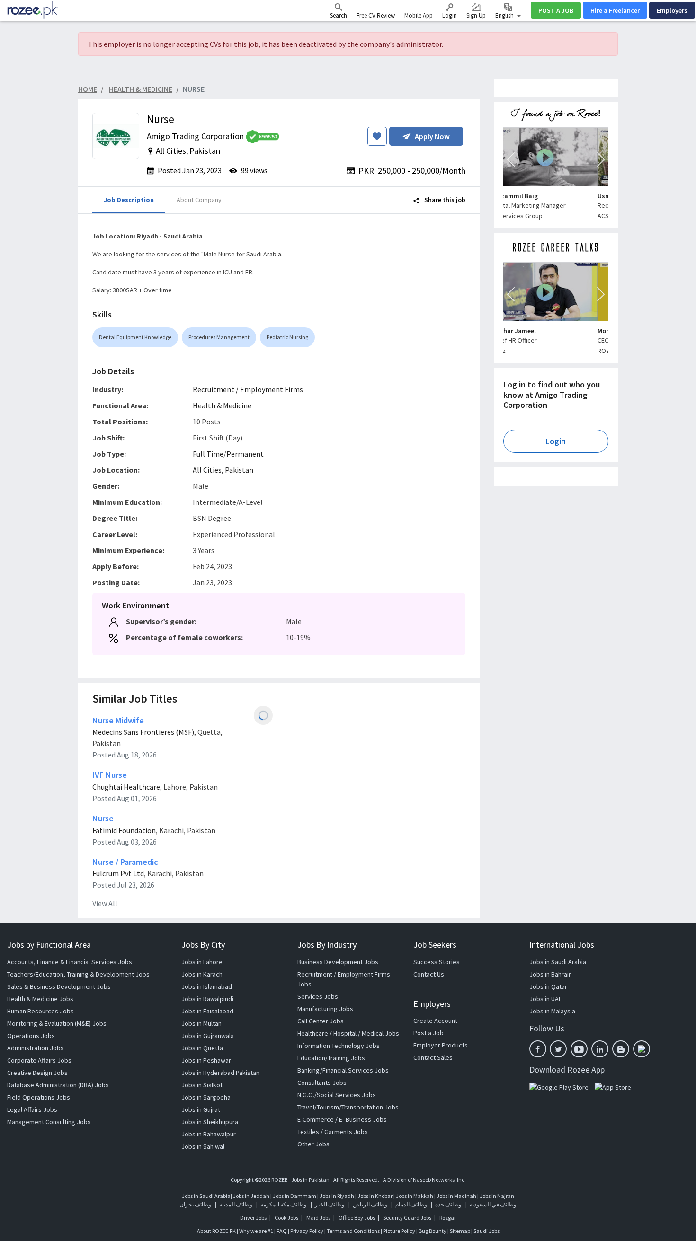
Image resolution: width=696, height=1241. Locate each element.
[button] (511, 159)
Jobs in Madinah (456, 1195)
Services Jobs (317, 996)
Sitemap (460, 1230)
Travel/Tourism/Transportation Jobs (348, 1107)
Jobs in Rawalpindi (207, 999)
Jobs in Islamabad (206, 986)
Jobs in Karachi (202, 974)
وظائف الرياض (370, 1204)
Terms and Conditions (353, 1230)
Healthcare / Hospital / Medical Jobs (348, 1033)
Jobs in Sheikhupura (209, 1122)
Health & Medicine (222, 405)
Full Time (208, 453)
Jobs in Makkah (414, 1195)
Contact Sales (433, 1057)
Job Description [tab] (129, 199)
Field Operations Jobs (38, 1097)
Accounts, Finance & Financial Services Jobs (69, 962)
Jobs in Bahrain (550, 974)
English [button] (505, 15)
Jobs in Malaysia (552, 1011)
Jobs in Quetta (202, 1048)
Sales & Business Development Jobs (59, 986)
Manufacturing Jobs (325, 1008)
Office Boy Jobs (357, 1217)
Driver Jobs (253, 1217)
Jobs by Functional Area (49, 944)
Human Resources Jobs (40, 1011)
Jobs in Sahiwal (202, 1146)
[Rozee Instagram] (641, 1048)
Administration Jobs (35, 1048)
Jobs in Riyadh (337, 1195)
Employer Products (440, 1045)
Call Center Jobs (320, 1021)
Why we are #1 (256, 1230)
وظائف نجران (195, 1204)
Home (87, 89)
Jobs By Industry (327, 944)
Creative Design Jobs (37, 1072)
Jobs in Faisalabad (207, 1011)
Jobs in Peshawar (206, 1060)
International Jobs (561, 944)
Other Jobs (313, 1144)
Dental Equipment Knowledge (135, 337)
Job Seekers (434, 944)
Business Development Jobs (337, 962)
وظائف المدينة (235, 1204)
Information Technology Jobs (338, 1045)
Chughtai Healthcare (126, 787)
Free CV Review (376, 15)
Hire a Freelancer (615, 10)
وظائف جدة (448, 1204)
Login (449, 15)
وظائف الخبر (330, 1204)
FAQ (282, 1230)
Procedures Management (219, 337)
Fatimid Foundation (124, 830)
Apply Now (432, 136)
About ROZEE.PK (216, 1230)
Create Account (435, 1020)
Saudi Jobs (486, 1230)
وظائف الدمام (411, 1204)
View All (104, 903)
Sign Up (476, 15)
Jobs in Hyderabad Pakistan (220, 1072)
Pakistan (239, 470)
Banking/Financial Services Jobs (343, 1070)
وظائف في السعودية (493, 1204)
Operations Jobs (31, 1035)
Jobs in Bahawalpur (208, 1134)
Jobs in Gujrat (200, 1109)
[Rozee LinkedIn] (599, 1048)
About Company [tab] (199, 199)
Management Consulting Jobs (49, 1122)
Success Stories (436, 962)
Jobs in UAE (545, 999)
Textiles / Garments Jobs (332, 1131)
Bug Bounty (432, 1230)
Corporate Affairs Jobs (39, 1060)
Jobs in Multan (201, 1023)
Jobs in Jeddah (251, 1195)
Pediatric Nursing (287, 337)
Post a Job (428, 1033)
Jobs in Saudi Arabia (557, 962)
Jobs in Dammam (295, 1195)
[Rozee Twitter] (558, 1048)
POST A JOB (555, 10)
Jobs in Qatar (548, 986)
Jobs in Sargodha (206, 1097)
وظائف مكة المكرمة (283, 1204)
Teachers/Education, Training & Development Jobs (78, 974)
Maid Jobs (318, 1217)
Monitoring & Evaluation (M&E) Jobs (57, 1023)
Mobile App (418, 15)
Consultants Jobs (322, 1082)
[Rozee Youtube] (579, 1048)
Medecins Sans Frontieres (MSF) (143, 732)
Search (338, 15)
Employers (672, 10)
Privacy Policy (306, 1230)
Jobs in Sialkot (202, 1085)
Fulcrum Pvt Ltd (118, 873)
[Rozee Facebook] (537, 1048)
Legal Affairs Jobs (32, 1109)
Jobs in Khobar (375, 1195)
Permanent (245, 453)
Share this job (444, 199)
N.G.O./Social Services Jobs (336, 1095)
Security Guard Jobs (407, 1217)
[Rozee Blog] (620, 1048)
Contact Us (428, 974)
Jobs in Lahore (202, 962)
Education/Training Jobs (331, 1058)
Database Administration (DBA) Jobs (58, 1085)
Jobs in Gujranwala (207, 1035)
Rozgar (447, 1217)
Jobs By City (203, 944)
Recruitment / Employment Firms (248, 389)
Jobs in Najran (497, 1195)
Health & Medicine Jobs (40, 999)
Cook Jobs (286, 1217)
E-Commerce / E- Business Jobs (342, 1119)
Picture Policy (399, 1230)
